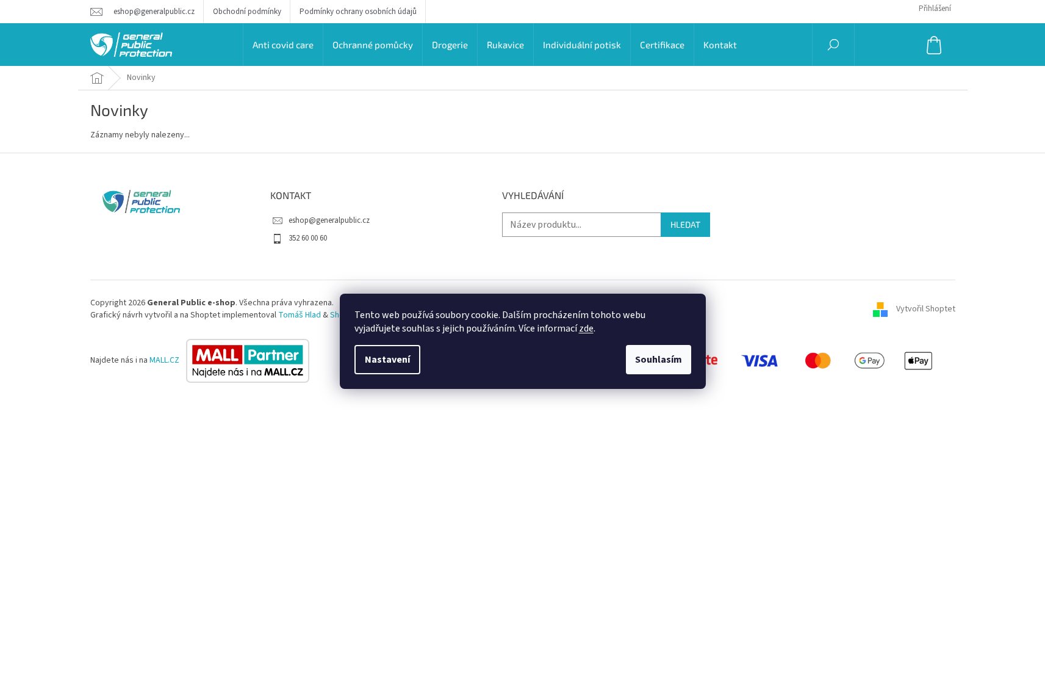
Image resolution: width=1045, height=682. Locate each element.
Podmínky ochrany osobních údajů (358, 11)
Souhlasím (658, 359)
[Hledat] (833, 44)
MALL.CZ (165, 360)
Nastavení (387, 359)
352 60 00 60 (308, 238)
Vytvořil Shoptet (925, 309)
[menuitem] (283, 44)
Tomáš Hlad (299, 315)
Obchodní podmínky (247, 11)
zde (586, 328)
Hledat (685, 224)
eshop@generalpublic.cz (329, 220)
